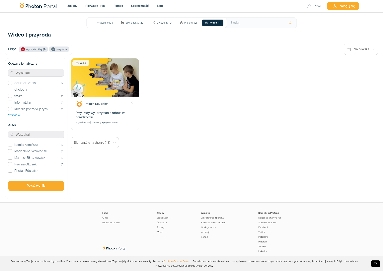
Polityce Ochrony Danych (177, 261)
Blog (160, 6)
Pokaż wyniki (36, 186)
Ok (375, 263)
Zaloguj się (347, 6)
